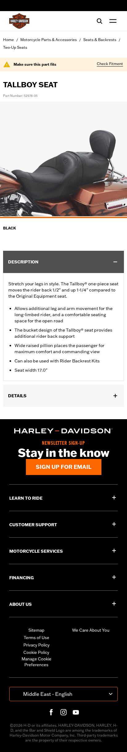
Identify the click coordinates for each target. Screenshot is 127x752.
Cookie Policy (36, 652)
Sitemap (36, 630)
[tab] (63, 217)
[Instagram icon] (63, 712)
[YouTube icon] (76, 712)
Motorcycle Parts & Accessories (48, 39)
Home (8, 39)
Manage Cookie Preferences (36, 661)
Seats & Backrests (99, 39)
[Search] (99, 21)
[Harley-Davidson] (63, 430)
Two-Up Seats (15, 47)
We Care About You (90, 630)
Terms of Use (36, 637)
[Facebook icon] (51, 712)
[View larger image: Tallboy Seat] (63, 158)
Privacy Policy (36, 645)
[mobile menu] (111, 21)
